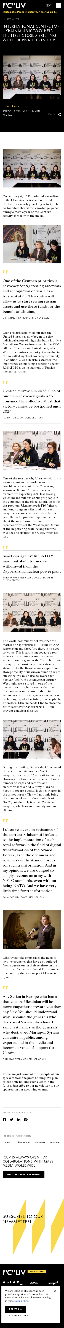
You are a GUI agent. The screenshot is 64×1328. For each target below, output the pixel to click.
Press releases (11, 106)
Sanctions (21, 111)
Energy (7, 111)
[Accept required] (55, 1291)
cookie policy (20, 1301)
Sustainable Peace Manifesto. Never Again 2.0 (30, 12)
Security (35, 111)
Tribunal (8, 115)
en (48, 6)
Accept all (15, 1309)
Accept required (19, 1315)
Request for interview (23, 1174)
